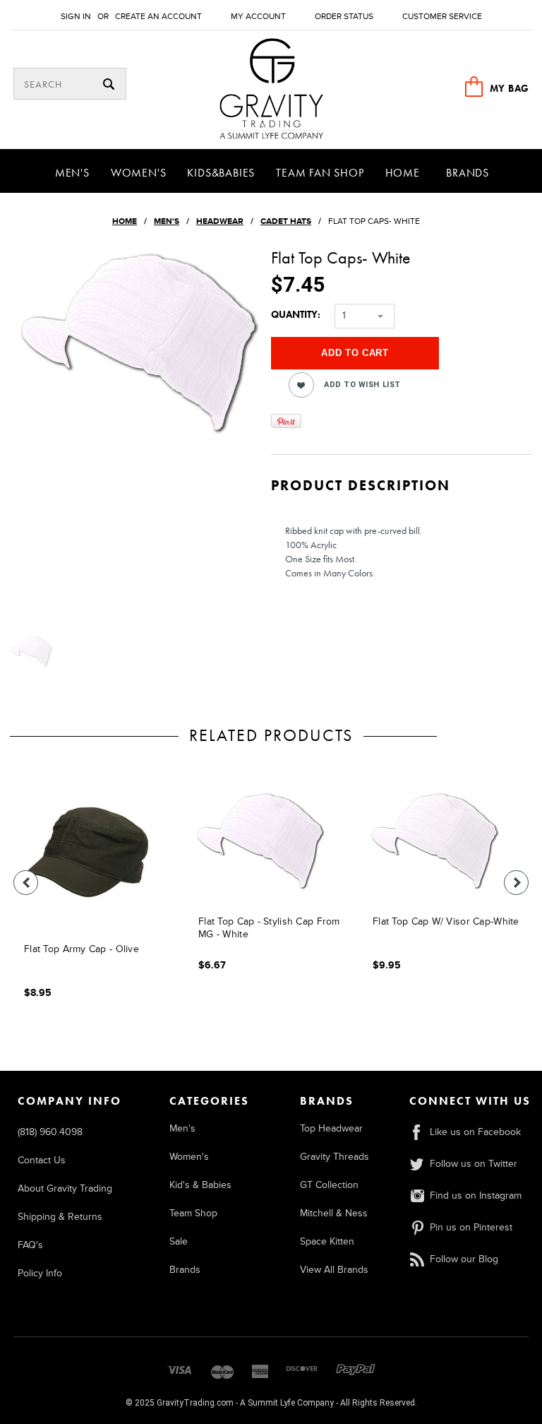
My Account (258, 16)
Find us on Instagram (476, 1195)
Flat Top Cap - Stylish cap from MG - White (269, 927)
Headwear (219, 221)
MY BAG (509, 88)
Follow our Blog (464, 1259)
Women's (139, 172)
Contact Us (42, 1160)
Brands (467, 172)
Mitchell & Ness (334, 1213)
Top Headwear (331, 1128)
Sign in (76, 16)
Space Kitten (327, 1241)
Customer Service (442, 16)
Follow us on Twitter (473, 1164)
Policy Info (40, 1273)
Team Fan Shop (319, 172)
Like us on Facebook (475, 1132)
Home (402, 172)
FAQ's (30, 1245)
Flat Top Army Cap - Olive (81, 949)
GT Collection (329, 1185)
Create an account (158, 16)
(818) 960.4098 (50, 1132)
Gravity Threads (334, 1157)
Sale (178, 1241)
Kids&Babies (221, 172)
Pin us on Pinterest (471, 1227)
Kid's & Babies (200, 1185)
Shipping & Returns (60, 1217)
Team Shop (193, 1213)
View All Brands (334, 1270)
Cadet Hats (285, 221)
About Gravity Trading (65, 1188)
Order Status (344, 16)
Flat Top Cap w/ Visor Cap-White (446, 921)
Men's (72, 172)
